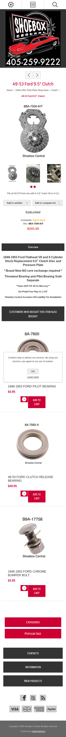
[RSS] (43, 698)
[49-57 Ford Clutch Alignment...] (37, 75)
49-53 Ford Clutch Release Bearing (30, 478)
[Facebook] (23, 698)
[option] (12, 173)
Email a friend (33, 212)
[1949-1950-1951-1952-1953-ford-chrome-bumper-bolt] (33, 539)
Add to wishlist (14, 203)
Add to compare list (45, 203)
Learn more (33, 377)
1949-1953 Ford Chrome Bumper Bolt (27, 573)
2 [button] (35, 187)
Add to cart (37, 402)
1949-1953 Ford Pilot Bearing (32, 386)
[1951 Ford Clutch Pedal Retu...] (29, 75)
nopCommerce (38, 731)
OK (33, 371)
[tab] (33, 247)
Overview (33, 247)
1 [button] (31, 187)
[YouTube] (33, 698)
